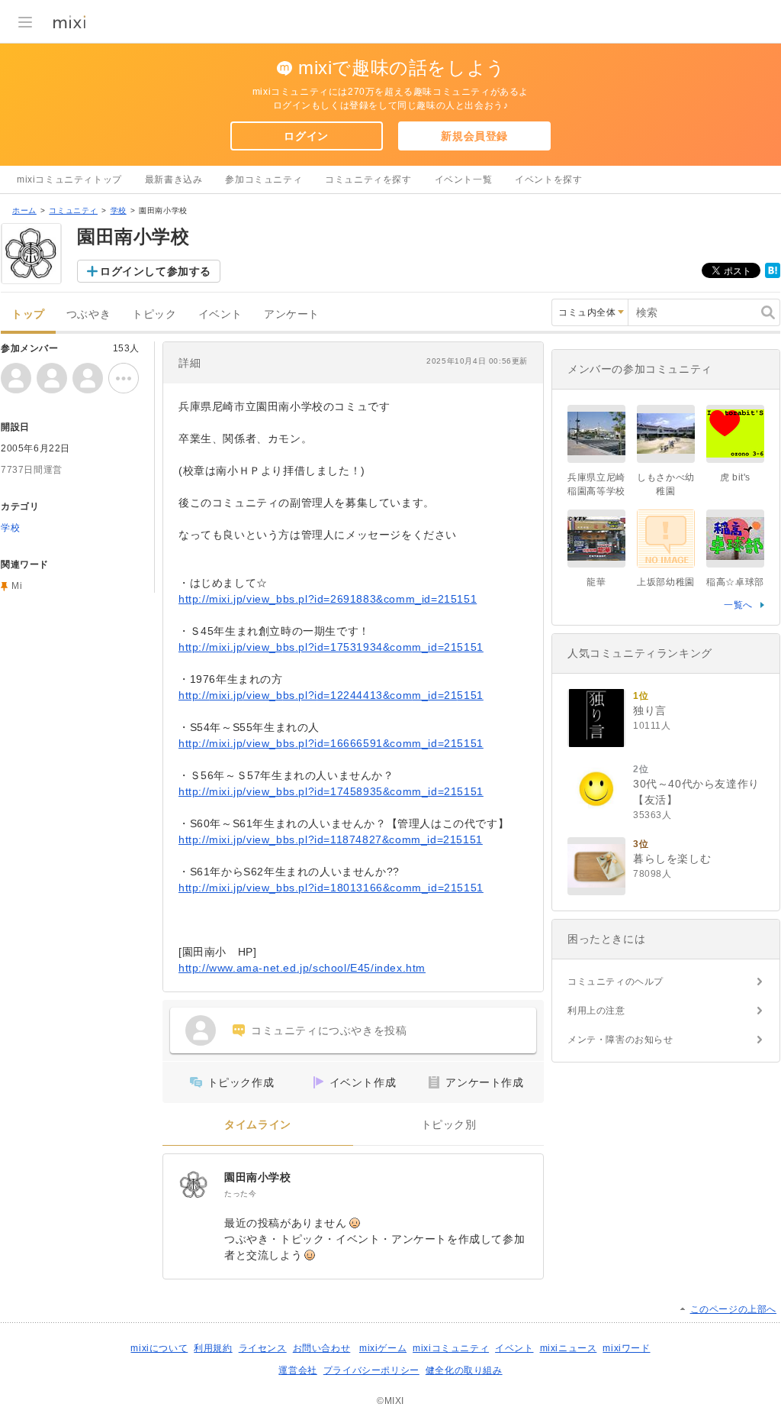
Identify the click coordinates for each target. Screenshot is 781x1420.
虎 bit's (735, 477)
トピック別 (449, 1125)
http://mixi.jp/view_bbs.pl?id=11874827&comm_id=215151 (330, 839)
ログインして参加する (155, 271)
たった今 (240, 1193)
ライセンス (263, 1348)
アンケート (292, 314)
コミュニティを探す (368, 179)
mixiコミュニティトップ (69, 179)
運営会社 (297, 1370)
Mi (16, 586)
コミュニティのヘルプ (615, 981)
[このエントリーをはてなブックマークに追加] (772, 275)
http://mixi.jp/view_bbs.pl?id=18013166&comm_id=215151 (331, 887)
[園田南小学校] (193, 1184)
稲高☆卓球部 (735, 582)
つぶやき (88, 314)
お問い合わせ (322, 1348)
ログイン (306, 136)
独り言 (650, 710)
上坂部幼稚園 (666, 582)
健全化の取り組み (464, 1370)
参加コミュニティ (263, 179)
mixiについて (159, 1348)
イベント (220, 314)
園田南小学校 (257, 1177)
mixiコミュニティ (451, 1348)
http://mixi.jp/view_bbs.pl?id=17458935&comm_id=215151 (331, 791)
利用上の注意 (596, 1010)
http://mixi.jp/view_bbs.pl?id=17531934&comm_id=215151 (331, 647)
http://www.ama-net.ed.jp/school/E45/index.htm (302, 968)
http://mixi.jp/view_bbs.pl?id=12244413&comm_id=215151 (331, 695)
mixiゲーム (383, 1348)
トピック (154, 314)
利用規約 (213, 1348)
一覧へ (738, 605)
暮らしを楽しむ (672, 858)
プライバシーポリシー (371, 1370)
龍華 (596, 582)
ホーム (24, 210)
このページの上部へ (733, 1309)
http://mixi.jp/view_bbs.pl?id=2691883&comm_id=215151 (327, 599)
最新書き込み (174, 179)
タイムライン (257, 1125)
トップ (28, 314)
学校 (119, 210)
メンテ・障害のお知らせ (620, 1039)
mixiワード (626, 1348)
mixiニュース (568, 1348)
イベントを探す (548, 179)
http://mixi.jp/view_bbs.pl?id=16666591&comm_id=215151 (331, 743)
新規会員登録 (474, 136)
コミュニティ (73, 210)
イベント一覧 (464, 179)
